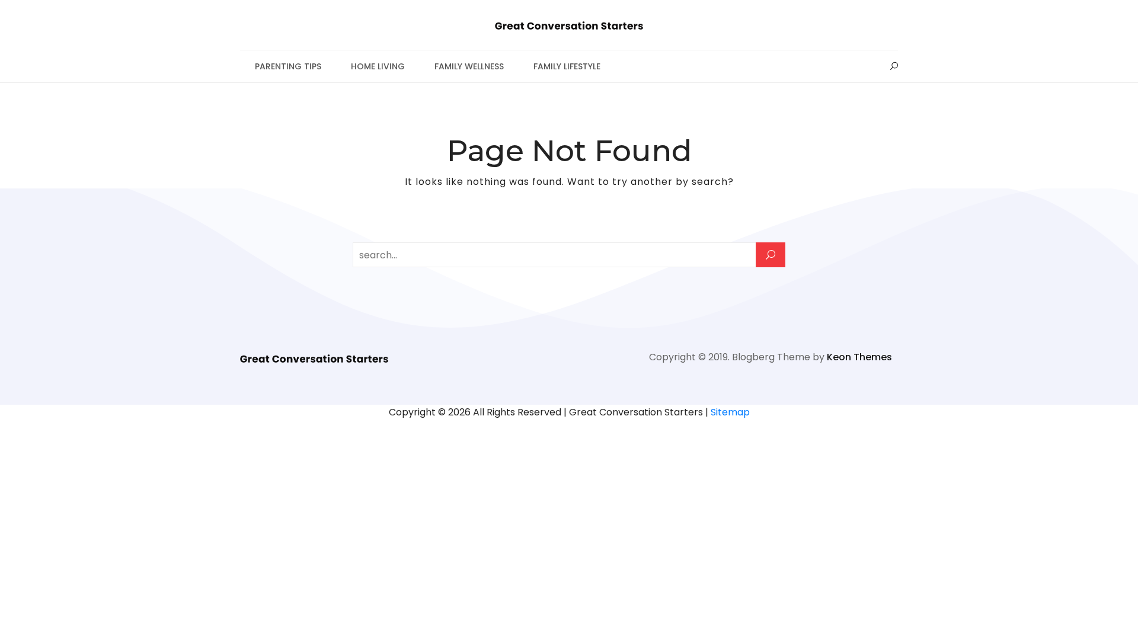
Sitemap (730, 412)
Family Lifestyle (566, 66)
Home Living (378, 66)
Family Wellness (469, 66)
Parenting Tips (288, 66)
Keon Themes (859, 357)
